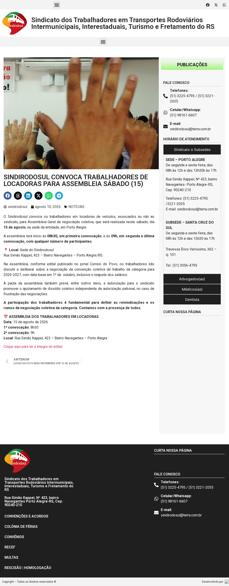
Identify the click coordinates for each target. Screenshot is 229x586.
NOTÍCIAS (76, 207)
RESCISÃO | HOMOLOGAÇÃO (27, 568)
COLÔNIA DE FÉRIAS (21, 526)
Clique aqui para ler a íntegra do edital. (33, 346)
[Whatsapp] (224, 5)
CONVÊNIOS (14, 537)
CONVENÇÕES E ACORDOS (26, 516)
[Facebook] (207, 5)
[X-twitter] (216, 5)
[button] (56, 5)
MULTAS (11, 557)
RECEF (9, 547)
